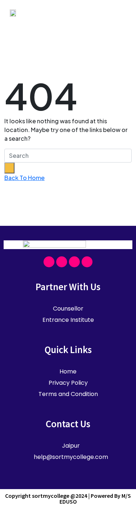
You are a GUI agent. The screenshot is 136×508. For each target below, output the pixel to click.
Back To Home (24, 177)
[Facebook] (49, 261)
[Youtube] (74, 261)
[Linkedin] (87, 261)
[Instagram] (61, 261)
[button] (120, 12)
